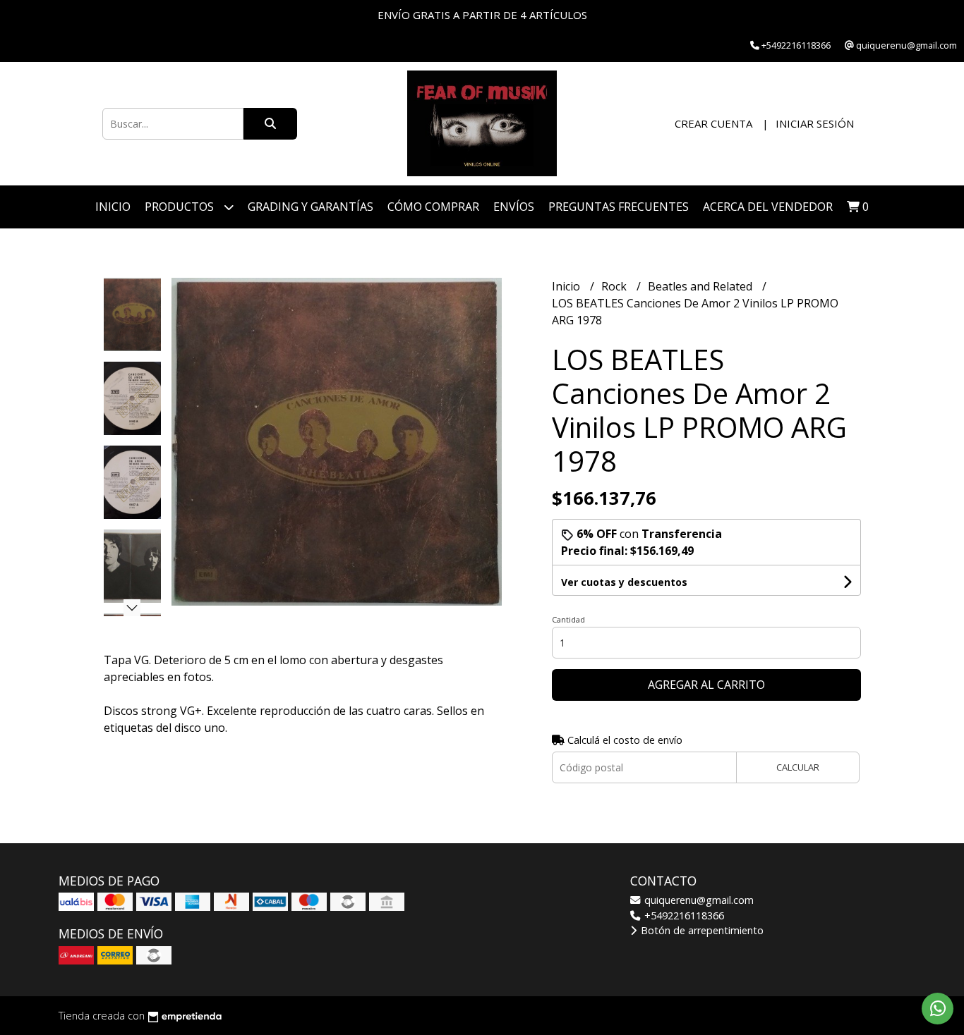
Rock (615, 286)
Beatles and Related (701, 286)
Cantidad (568, 619)
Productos (181, 206)
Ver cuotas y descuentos (624, 582)
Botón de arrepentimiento (701, 930)
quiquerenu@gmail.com (697, 900)
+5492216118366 (682, 915)
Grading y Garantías (310, 206)
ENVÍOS (513, 206)
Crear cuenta (713, 123)
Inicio (113, 206)
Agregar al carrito (706, 684)
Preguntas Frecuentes (618, 206)
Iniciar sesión (815, 123)
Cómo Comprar (433, 206)
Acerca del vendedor (768, 206)
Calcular (797, 767)
